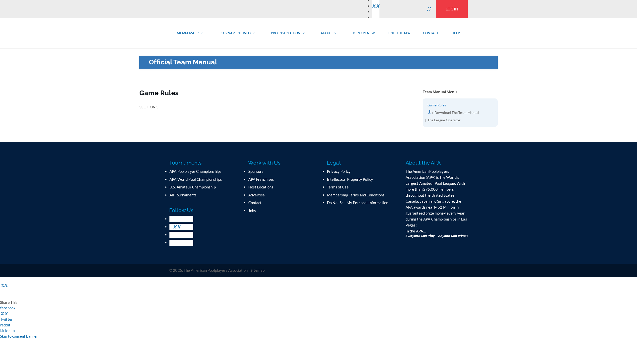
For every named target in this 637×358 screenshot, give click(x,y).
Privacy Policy (339, 171)
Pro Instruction (285, 33)
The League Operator (444, 120)
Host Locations (260, 187)
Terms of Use (338, 187)
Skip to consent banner (19, 336)
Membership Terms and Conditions (356, 195)
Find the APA (399, 33)
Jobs (252, 210)
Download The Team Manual (456, 113)
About (326, 33)
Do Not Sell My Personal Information (357, 202)
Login (452, 8)
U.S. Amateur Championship (192, 187)
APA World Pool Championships (195, 179)
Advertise (256, 195)
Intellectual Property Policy (350, 179)
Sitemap (258, 270)
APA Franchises (261, 179)
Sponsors (256, 171)
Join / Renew (363, 33)
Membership (188, 33)
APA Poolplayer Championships (195, 171)
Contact (431, 33)
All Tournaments (183, 195)
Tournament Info (235, 33)
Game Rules (436, 105)
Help (456, 33)
